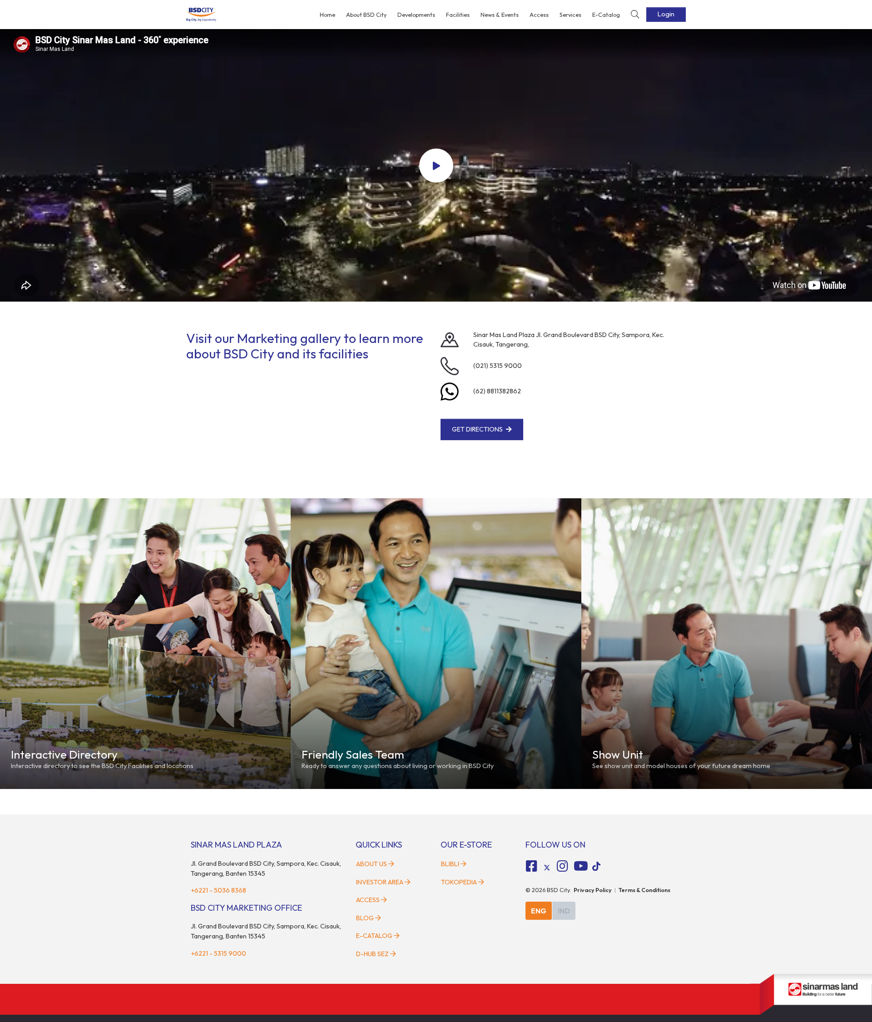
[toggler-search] (635, 14)
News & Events (500, 14)
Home (327, 14)
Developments (416, 14)
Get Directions (477, 429)
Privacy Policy (593, 889)
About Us (371, 864)
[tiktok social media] (547, 867)
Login (666, 14)
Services (570, 14)
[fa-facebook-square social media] (532, 866)
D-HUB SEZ (373, 954)
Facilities (458, 14)
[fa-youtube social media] (581, 866)
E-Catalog (606, 14)
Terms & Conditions (644, 889)
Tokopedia (459, 882)
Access (539, 14)
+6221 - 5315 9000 (218, 953)
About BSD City (366, 14)
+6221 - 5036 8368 (218, 890)
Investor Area (379, 882)
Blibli (450, 864)
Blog (365, 918)
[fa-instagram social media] (562, 866)
